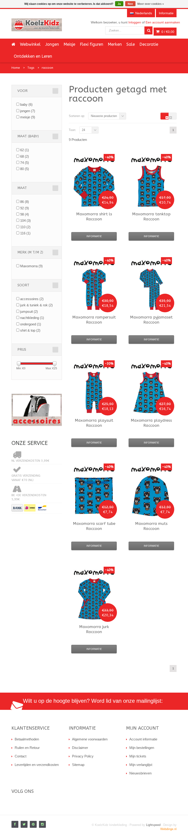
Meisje (69, 44)
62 (24, 150)
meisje (27, 117)
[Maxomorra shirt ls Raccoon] (94, 186)
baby (26, 104)
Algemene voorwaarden (90, 739)
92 (24, 208)
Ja (119, 4)
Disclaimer (80, 748)
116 (25, 233)
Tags (30, 67)
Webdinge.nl (168, 829)
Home (15, 67)
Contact (20, 756)
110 (25, 227)
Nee (130, 4)
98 (24, 214)
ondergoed (30, 324)
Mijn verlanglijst (140, 765)
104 (25, 220)
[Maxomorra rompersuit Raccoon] (94, 289)
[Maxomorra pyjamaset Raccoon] (151, 289)
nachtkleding (32, 318)
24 (83, 130)
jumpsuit (29, 311)
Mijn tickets (137, 756)
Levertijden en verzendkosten (37, 765)
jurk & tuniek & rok (36, 305)
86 (24, 202)
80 (24, 169)
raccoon (47, 67)
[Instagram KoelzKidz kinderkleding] (42, 824)
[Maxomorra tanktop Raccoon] (151, 186)
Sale (130, 44)
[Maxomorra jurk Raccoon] (94, 599)
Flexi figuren (91, 44)
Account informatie (143, 739)
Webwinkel (30, 44)
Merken (115, 44)
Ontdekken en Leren (33, 56)
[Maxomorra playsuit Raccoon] (94, 392)
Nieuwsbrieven (140, 773)
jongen (27, 111)
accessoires (32, 299)
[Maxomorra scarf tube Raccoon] (94, 495)
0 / (167, 32)
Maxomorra (31, 266)
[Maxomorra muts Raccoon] (151, 495)
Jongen (52, 44)
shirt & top (30, 330)
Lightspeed (153, 825)
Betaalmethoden (27, 739)
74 (24, 163)
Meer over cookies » (150, 4)
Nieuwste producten (104, 116)
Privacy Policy (83, 756)
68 (24, 156)
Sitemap (78, 765)
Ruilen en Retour (27, 748)
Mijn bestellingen (141, 748)
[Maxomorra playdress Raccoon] (151, 392)
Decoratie (148, 44)
